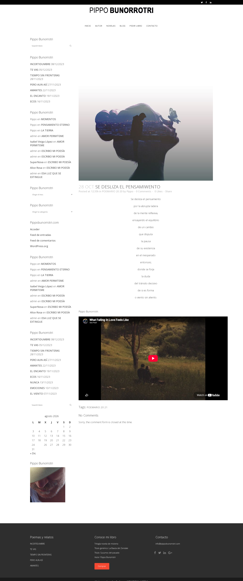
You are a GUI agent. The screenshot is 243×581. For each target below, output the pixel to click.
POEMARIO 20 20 (112, 191)
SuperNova (36, 162)
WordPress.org (39, 246)
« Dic (33, 453)
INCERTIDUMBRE (40, 64)
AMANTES (36, 90)
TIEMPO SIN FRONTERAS (45, 75)
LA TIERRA (47, 130)
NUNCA (34, 382)
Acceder (35, 229)
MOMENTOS (48, 119)
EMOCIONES (37, 388)
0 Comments (143, 191)
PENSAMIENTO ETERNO (55, 124)
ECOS (33, 101)
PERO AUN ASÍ (38, 84)
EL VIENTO (36, 393)
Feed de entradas (40, 235)
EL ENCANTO (38, 95)
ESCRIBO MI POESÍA (53, 151)
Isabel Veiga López (41, 141)
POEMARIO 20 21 (97, 407)
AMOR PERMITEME (52, 136)
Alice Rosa (36, 167)
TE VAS (34, 69)
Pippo (130, 191)
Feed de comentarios (43, 240)
